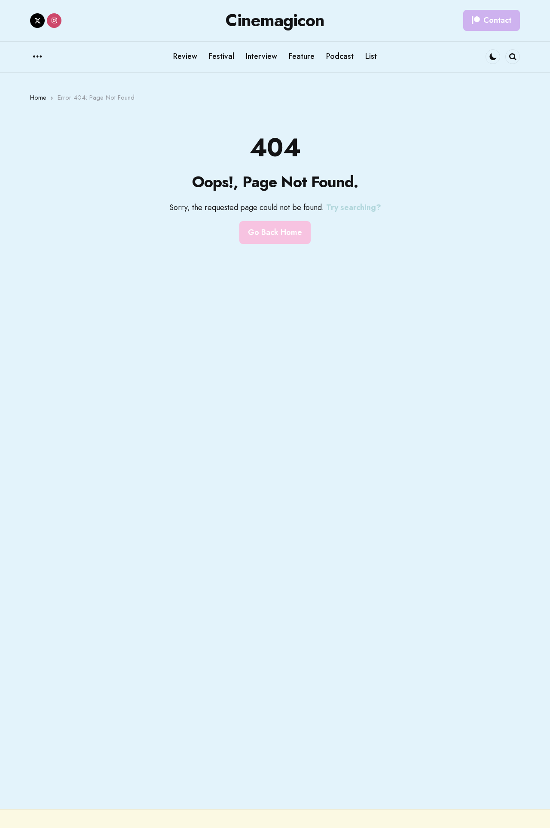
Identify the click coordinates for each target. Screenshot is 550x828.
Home (38, 97)
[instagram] (54, 20)
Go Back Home (275, 232)
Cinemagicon (275, 20)
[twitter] (37, 20)
